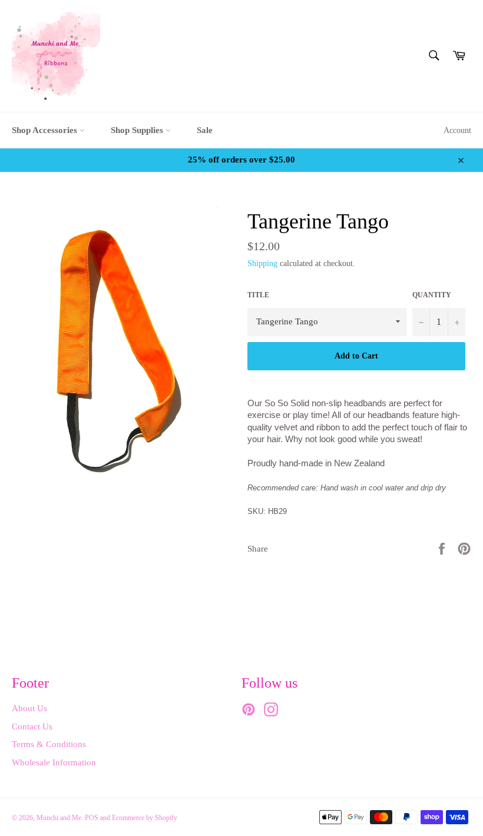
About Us (29, 708)
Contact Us (32, 726)
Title (258, 295)
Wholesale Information (54, 762)
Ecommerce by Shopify (144, 818)
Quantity (431, 295)
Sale (205, 130)
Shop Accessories (46, 130)
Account (457, 130)
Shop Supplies (138, 130)
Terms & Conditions (49, 744)
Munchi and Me (59, 818)
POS (91, 818)
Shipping (262, 263)
